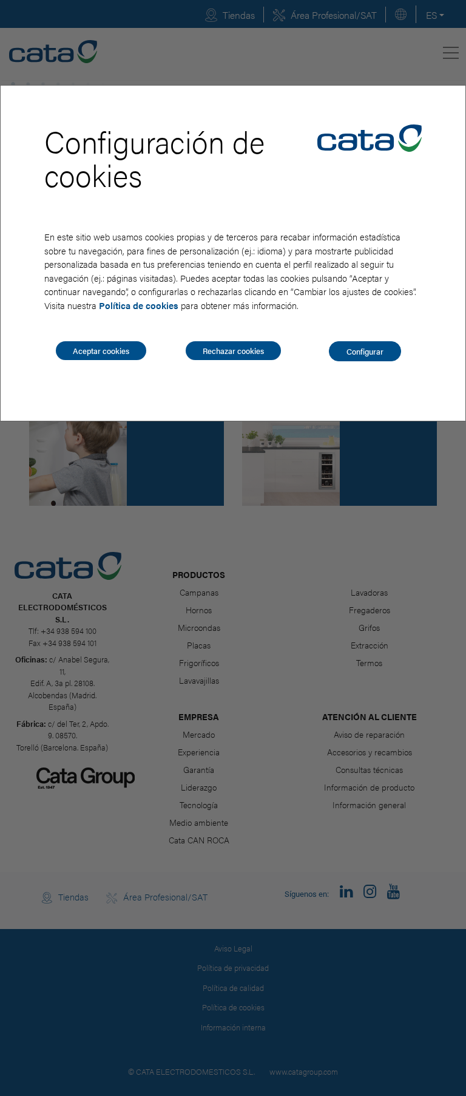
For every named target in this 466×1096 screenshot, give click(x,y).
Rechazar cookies (233, 350)
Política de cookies (138, 305)
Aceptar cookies (101, 350)
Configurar (364, 351)
